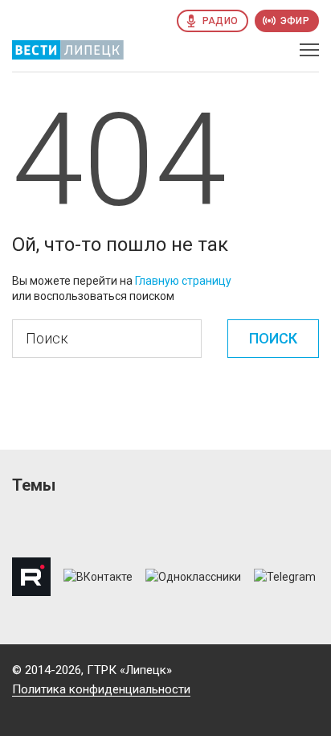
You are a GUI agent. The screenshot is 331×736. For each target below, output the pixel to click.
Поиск (273, 338)
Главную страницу (183, 280)
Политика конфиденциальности (101, 689)
